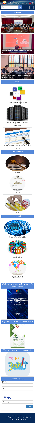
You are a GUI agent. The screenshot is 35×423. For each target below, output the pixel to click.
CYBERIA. (12, 420)
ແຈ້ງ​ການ (18, 212)
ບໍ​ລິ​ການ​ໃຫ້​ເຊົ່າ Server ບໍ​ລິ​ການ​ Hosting (17, 124)
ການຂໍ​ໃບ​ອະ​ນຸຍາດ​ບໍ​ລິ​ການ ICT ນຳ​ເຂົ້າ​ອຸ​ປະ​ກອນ (17, 146)
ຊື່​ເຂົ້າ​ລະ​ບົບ (4, 382)
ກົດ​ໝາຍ (17, 172)
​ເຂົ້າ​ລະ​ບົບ (30, 406)
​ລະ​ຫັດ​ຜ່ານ (4, 389)
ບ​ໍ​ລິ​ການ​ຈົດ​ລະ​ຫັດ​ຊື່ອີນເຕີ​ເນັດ (17, 102)
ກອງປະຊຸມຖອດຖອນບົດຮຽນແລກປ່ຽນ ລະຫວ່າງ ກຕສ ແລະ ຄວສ (15, 31)
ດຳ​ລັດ (17, 192)
